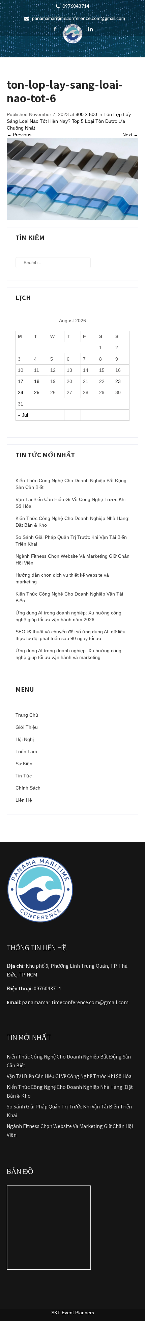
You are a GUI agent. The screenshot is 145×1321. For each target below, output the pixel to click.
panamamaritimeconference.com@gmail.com (78, 18)
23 (118, 381)
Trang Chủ (27, 715)
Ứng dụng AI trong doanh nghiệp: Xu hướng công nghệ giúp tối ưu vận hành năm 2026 (68, 616)
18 (36, 381)
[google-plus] (78, 29)
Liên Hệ (24, 800)
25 (36, 392)
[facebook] (55, 29)
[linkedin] (90, 29)
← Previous (19, 134)
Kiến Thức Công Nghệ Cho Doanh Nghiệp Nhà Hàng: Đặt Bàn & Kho (72, 522)
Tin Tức (24, 775)
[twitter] (66, 29)
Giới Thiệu (27, 727)
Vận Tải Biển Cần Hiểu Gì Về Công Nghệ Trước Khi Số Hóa (70, 503)
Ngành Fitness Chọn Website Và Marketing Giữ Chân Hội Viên (72, 559)
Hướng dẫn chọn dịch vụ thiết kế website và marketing (62, 578)
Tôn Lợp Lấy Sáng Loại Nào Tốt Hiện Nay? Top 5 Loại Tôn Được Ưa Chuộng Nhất (69, 121)
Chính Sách (28, 788)
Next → (130, 134)
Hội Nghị (25, 739)
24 (20, 392)
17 (20, 381)
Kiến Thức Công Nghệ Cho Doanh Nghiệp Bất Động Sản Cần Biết (71, 484)
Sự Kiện (24, 763)
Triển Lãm (26, 751)
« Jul (23, 415)
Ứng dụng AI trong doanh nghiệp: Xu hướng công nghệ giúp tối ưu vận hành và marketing (68, 654)
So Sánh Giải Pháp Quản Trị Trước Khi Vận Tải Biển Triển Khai (71, 540)
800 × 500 (86, 114)
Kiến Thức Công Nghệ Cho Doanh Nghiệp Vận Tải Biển (69, 597)
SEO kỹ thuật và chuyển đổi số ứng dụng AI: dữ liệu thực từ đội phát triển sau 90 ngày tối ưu (70, 635)
